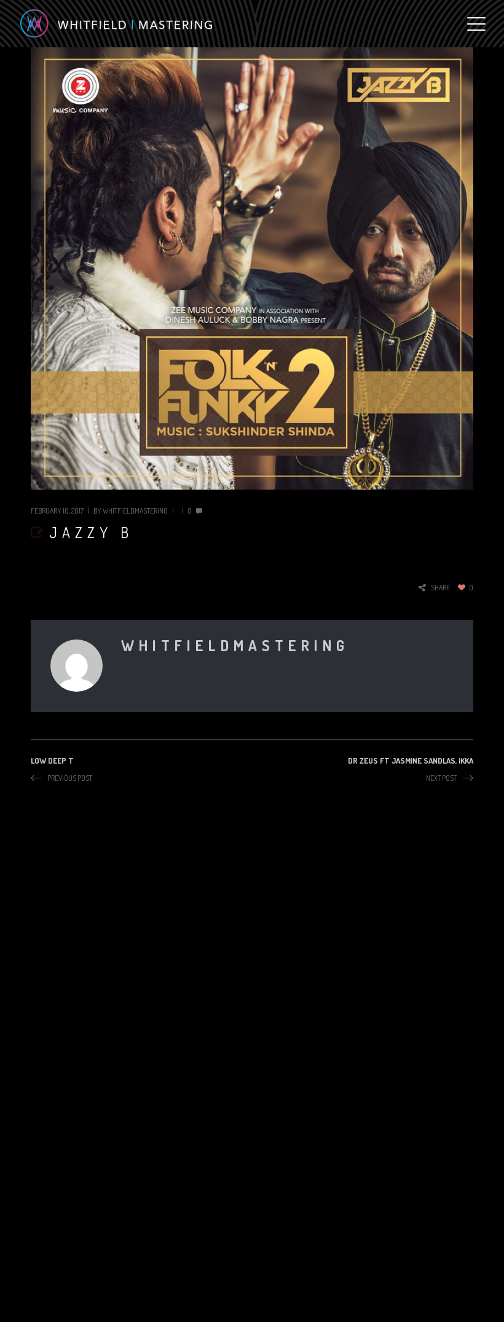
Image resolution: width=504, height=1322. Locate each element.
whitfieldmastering (135, 510)
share (440, 587)
